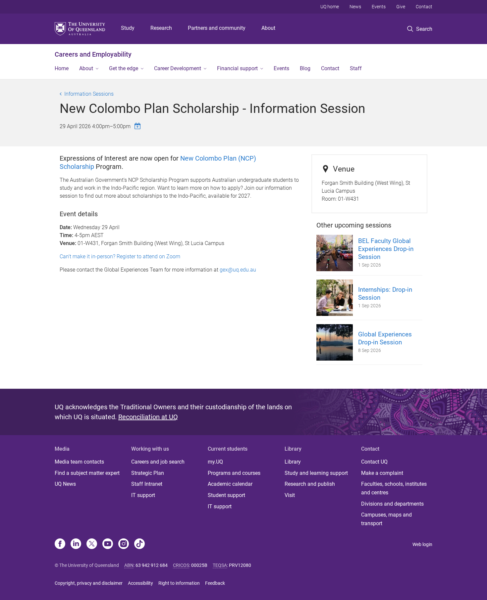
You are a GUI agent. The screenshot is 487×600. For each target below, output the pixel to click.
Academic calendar (230, 484)
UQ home (329, 6)
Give (400, 6)
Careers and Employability (93, 54)
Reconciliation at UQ (148, 417)
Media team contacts (79, 462)
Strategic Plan (147, 473)
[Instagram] (123, 544)
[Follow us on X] (91, 544)
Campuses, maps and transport (386, 519)
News (355, 6)
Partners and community (216, 28)
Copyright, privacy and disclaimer (89, 583)
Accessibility (140, 583)
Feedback (215, 583)
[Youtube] (107, 544)
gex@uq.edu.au (238, 270)
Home (62, 68)
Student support (226, 495)
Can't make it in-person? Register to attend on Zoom (120, 256)
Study (128, 28)
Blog (305, 68)
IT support (143, 495)
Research (161, 28)
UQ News (65, 484)
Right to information (179, 583)
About (268, 28)
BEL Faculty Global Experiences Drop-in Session (385, 249)
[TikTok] (139, 544)
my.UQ (215, 462)
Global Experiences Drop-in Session (385, 338)
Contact (424, 6)
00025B (199, 565)
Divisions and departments (392, 504)
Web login (422, 544)
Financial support (237, 68)
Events (379, 6)
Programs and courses (234, 473)
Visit (290, 495)
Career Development (177, 68)
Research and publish (310, 484)
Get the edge (123, 68)
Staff (356, 68)
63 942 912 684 (151, 565)
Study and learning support (316, 473)
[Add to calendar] (138, 126)
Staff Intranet (146, 484)
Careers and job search (158, 462)
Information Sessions (89, 94)
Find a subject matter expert (87, 473)
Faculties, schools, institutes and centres (394, 488)
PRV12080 (240, 565)
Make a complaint (382, 473)
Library (293, 462)
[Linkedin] (76, 544)
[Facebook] (60, 544)
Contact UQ (374, 462)
